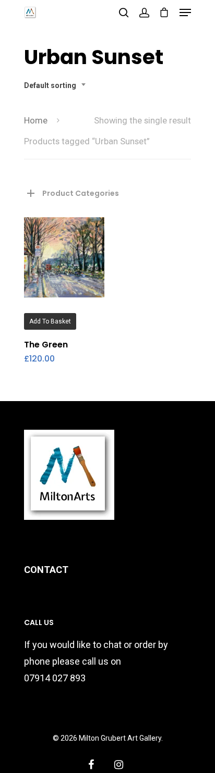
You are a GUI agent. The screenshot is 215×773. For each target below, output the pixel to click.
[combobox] (58, 85)
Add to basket (50, 321)
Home (35, 121)
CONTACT (46, 569)
